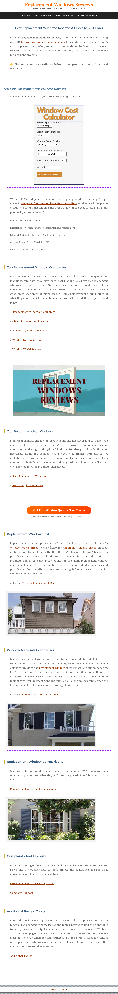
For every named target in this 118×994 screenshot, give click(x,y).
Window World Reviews (26, 349)
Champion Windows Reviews (30, 321)
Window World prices (24, 547)
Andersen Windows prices (79, 547)
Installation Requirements (50, 150)
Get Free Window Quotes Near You (59, 510)
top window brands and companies (43, 42)
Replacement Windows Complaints (32, 883)
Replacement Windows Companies (33, 311)
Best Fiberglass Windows (27, 485)
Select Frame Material (48, 131)
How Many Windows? (48, 160)
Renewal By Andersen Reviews (30, 330)
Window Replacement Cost (39, 583)
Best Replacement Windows (29, 476)
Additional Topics (21, 955)
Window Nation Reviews (27, 340)
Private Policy (59, 989)
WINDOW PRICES (64, 15)
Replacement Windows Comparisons (33, 789)
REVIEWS (25, 15)
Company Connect (21, 892)
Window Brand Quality (48, 141)
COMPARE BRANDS (87, 15)
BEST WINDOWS (43, 15)
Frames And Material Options (40, 694)
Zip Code (41, 167)
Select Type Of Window (49, 122)
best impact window (52, 667)
